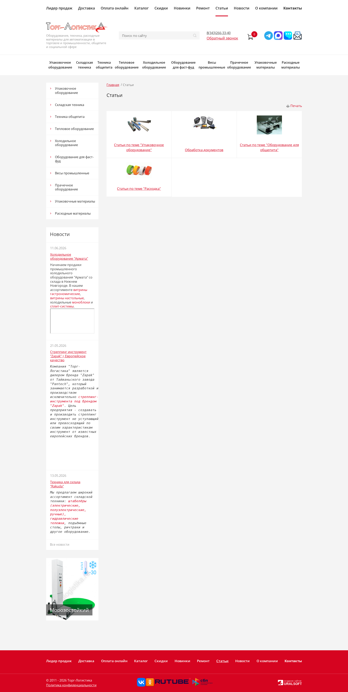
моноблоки (81, 302)
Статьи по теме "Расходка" (139, 188)
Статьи (221, 8)
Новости (241, 8)
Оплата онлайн (114, 8)
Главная (113, 85)
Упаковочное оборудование (60, 65)
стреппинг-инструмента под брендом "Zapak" (74, 401)
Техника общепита (104, 65)
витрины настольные (67, 298)
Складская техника (84, 65)
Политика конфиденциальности (71, 685)
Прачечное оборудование (239, 65)
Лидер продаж (59, 8)
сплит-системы (62, 306)
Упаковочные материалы (266, 65)
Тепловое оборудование (127, 65)
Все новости (59, 544)
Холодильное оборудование (154, 65)
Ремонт (203, 8)
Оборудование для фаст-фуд (183, 65)
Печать (296, 106)
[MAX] (278, 35)
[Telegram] (268, 35)
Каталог (141, 8)
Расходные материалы (290, 65)
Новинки (182, 8)
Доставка (86, 8)
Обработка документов (204, 150)
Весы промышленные (212, 65)
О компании (266, 8)
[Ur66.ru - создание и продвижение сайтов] (280, 682)
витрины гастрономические (68, 292)
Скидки (161, 8)
